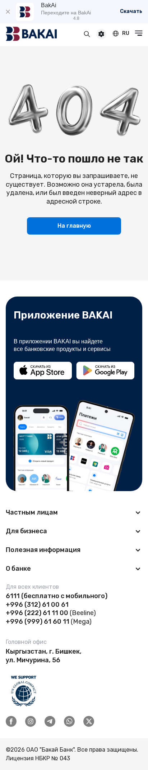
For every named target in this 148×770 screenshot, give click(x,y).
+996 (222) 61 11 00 (37, 613)
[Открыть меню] (138, 33)
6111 (13, 596)
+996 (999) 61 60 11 (37, 622)
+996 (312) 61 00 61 (37, 605)
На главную (74, 225)
